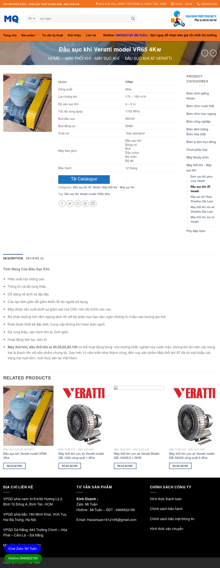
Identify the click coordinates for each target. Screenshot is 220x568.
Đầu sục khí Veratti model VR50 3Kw (25, 456)
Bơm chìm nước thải (200, 106)
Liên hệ (91, 35)
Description (13, 258)
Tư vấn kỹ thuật (52, 35)
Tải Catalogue (84, 178)
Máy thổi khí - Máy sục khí (92, 58)
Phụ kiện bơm (195, 230)
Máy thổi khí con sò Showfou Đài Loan (202, 209)
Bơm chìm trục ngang (201, 113)
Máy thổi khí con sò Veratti (202, 219)
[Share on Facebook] (62, 203)
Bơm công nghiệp (198, 121)
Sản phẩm (28, 35)
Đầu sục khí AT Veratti (148, 58)
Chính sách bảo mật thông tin (172, 518)
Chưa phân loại (196, 149)
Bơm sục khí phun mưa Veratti (202, 178)
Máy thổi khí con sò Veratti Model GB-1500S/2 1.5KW (136, 456)
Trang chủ (10, 35)
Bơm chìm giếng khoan (197, 95)
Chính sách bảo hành (166, 508)
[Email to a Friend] (77, 203)
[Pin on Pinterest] (85, 203)
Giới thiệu (74, 35)
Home (54, 58)
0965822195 (125, 509)
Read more (14, 466)
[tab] (13, 258)
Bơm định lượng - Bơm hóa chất (198, 131)
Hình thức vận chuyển (166, 528)
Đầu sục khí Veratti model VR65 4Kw (87, 194)
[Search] (133, 18)
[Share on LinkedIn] (93, 203)
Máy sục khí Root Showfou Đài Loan (202, 199)
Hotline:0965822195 (23, 558)
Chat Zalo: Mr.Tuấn (22, 548)
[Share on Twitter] (69, 203)
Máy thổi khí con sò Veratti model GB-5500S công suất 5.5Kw (191, 456)
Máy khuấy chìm (197, 157)
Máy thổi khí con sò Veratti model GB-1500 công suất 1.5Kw (81, 456)
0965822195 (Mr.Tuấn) (132, 35)
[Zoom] (9, 126)
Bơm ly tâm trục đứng (201, 141)
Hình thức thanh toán (166, 498)
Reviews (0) (35, 258)
